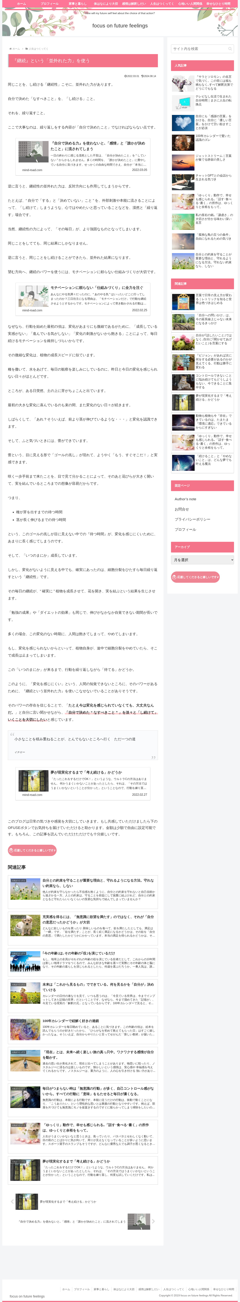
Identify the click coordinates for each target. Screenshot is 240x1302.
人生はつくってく (173, 1289)
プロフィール (185, 529)
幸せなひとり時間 (223, 1289)
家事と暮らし (102, 1289)
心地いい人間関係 (198, 1289)
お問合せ (182, 509)
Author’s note (185, 499)
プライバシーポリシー (192, 519)
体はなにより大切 (123, 1289)
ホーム (66, 1289)
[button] (230, 49)
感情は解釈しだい (148, 1289)
